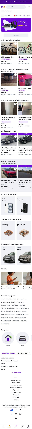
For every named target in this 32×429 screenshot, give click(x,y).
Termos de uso (16, 382)
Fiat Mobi (3, 308)
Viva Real (16, 399)
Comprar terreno (5, 323)
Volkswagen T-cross (22, 299)
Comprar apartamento (20, 317)
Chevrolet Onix (4, 299)
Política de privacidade (16, 385)
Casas (3, 369)
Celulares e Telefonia (7, 358)
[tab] (8, 353)
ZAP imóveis (16, 397)
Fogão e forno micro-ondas (8, 314)
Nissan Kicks (22, 305)
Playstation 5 (9, 311)
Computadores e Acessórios (9, 366)
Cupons (28, 15)
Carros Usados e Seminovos (9, 361)
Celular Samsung (25, 308)
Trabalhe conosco (16, 392)
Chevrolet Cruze (11, 308)
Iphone (17, 308)
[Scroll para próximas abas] (29, 353)
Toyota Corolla (14, 305)
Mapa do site (16, 390)
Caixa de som (17, 311)
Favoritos (18, 15)
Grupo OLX (16, 395)
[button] (16, 7)
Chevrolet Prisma (5, 305)
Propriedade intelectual (16, 387)
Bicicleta (11, 317)
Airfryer (3, 311)
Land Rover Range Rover (17, 302)
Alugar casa (23, 320)
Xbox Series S (4, 317)
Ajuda (16, 377)
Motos (3, 363)
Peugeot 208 (13, 299)
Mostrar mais (17, 372)
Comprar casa (16, 320)
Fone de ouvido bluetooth (22, 314)
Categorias (7, 15)
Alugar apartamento (6, 320)
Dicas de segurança (16, 380)
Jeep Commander (5, 302)
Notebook (24, 311)
